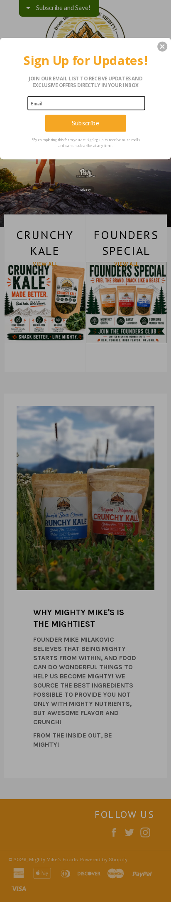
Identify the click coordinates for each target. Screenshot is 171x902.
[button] (162, 46)
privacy (86, 189)
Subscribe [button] (85, 123)
